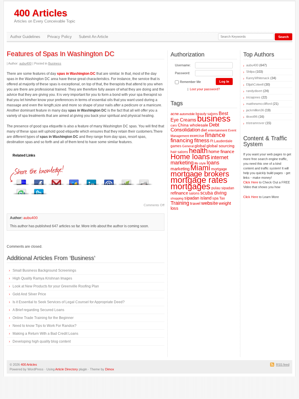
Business (54, 63)
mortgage (219, 169)
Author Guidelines (25, 36)
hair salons (179, 152)
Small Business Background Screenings (44, 270)
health (198, 151)
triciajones (253, 97)
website (209, 203)
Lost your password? (205, 89)
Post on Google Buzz (74, 180)
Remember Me (190, 82)
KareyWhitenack (258, 78)
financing (182, 140)
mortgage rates (199, 180)
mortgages (191, 186)
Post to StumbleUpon (21, 190)
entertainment (217, 130)
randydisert (254, 91)
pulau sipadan (222, 188)
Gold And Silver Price (29, 294)
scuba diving (213, 192)
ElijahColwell (254, 84)
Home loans (190, 156)
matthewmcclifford (259, 103)
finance (215, 134)
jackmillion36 (255, 110)
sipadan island (197, 198)
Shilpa (250, 71)
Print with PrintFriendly (126, 180)
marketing (180, 168)
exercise (197, 135)
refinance (179, 192)
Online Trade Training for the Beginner (43, 318)
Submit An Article (93, 36)
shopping (177, 198)
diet (204, 130)
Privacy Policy (59, 36)
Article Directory (66, 369)
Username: (183, 65)
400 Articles (44, 15)
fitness (201, 140)
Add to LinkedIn (91, 180)
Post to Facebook (39, 180)
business (214, 118)
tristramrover (255, 123)
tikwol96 (252, 116)
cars (174, 125)
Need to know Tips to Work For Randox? (45, 326)
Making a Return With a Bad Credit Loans (45, 334)
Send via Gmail (56, 180)
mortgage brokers (200, 173)
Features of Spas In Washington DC (60, 54)
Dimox (109, 369)
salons (194, 193)
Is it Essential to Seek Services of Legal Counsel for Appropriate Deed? (69, 302)
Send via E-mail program (109, 180)
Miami (200, 168)
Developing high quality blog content (42, 341)
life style (200, 163)
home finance (221, 151)
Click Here (250, 182)
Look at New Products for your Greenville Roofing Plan (56, 286)
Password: (182, 73)
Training (180, 203)
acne (175, 114)
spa (215, 198)
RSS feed (282, 364)
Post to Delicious (21, 180)
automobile (187, 114)
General (188, 146)
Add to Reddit (144, 180)
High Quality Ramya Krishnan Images (42, 278)
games (176, 146)
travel (195, 203)
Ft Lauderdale (221, 141)
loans (213, 162)
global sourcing (220, 145)
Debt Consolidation (195, 127)
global (200, 145)
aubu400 (25, 63)
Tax (222, 198)
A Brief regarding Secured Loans (38, 310)
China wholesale (193, 125)
